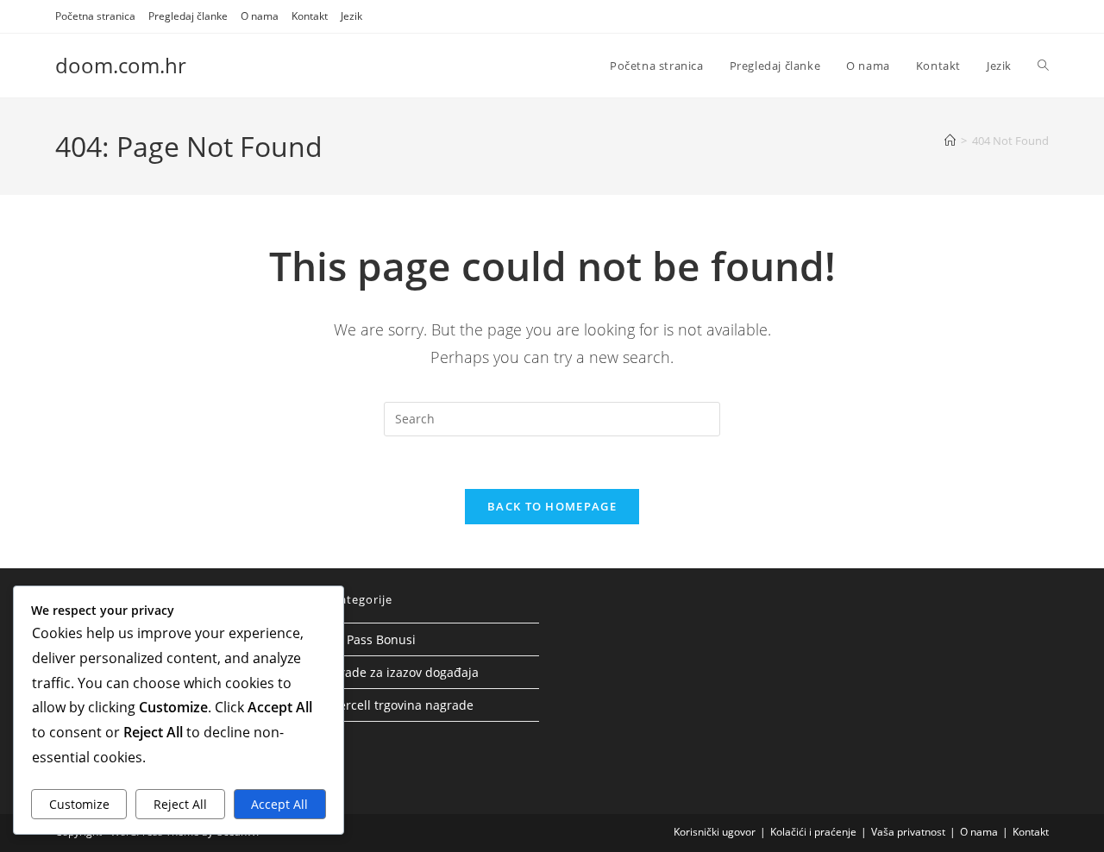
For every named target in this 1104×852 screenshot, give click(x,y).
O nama (260, 16)
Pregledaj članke (188, 16)
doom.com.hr (120, 65)
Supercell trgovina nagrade (395, 705)
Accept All (279, 804)
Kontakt (310, 16)
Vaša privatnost (908, 831)
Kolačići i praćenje (813, 831)
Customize (79, 804)
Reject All (180, 804)
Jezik (351, 16)
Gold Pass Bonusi (366, 639)
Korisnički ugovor (715, 831)
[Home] (950, 140)
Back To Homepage (552, 506)
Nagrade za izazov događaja (398, 672)
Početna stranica (95, 16)
